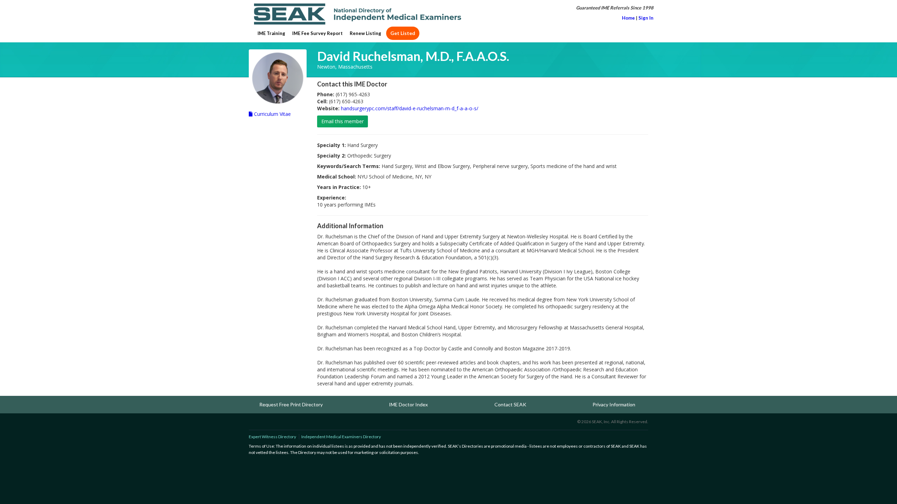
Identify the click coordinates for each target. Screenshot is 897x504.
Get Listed (402, 33)
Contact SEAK (510, 404)
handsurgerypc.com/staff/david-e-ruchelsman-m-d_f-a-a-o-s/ (409, 108)
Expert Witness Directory (272, 436)
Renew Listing (365, 33)
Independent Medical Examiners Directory (341, 436)
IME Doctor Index (408, 404)
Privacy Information (614, 404)
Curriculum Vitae (272, 114)
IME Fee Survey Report (317, 33)
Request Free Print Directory (291, 404)
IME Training (271, 33)
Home (628, 18)
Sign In (645, 18)
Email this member (342, 121)
